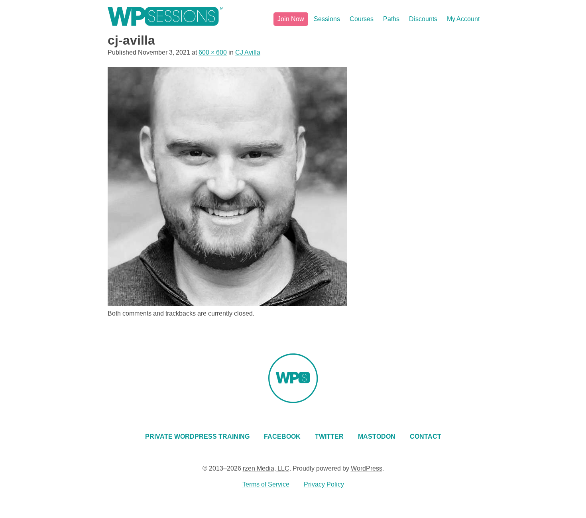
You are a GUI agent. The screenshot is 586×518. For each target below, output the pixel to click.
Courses (362, 19)
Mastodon (376, 436)
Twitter (329, 436)
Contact (425, 436)
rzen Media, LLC (266, 468)
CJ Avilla (247, 52)
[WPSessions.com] (165, 16)
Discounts (423, 19)
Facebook (282, 436)
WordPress (366, 468)
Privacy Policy (324, 484)
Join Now (290, 19)
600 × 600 (213, 52)
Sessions (327, 19)
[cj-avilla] (227, 303)
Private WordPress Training (197, 436)
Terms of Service (265, 484)
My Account (463, 19)
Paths (391, 19)
